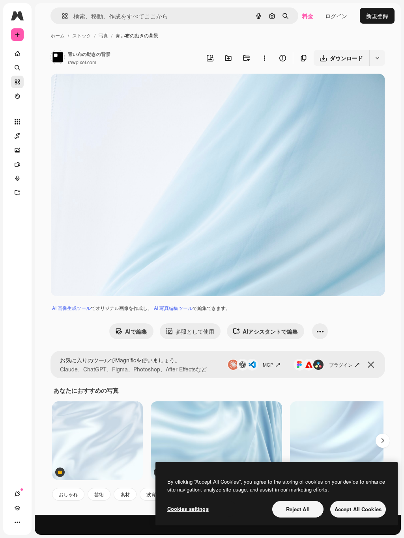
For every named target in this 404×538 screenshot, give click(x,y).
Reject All (298, 509)
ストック (81, 35)
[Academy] (17, 508)
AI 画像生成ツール (71, 307)
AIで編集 (136, 331)
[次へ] (383, 440)
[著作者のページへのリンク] (57, 58)
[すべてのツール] (17, 121)
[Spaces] (17, 136)
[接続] (17, 494)
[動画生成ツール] (17, 164)
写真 (103, 35)
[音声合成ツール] (17, 178)
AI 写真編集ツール (173, 307)
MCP (268, 364)
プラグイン (341, 364)
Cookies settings (188, 508)
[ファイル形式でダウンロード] (377, 58)
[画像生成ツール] (17, 150)
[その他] (17, 522)
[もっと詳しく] (17, 96)
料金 (307, 16)
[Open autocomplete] (62, 16)
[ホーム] (17, 53)
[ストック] (17, 82)
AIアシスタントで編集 (270, 331)
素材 (125, 494)
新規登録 (377, 16)
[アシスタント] (17, 192)
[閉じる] (371, 364)
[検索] (17, 67)
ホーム (57, 35)
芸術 (99, 494)
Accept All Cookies (358, 509)
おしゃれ (68, 494)
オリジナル (105, 89)
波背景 (153, 494)
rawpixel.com (82, 62)
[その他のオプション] (264, 58)
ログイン (336, 16)
